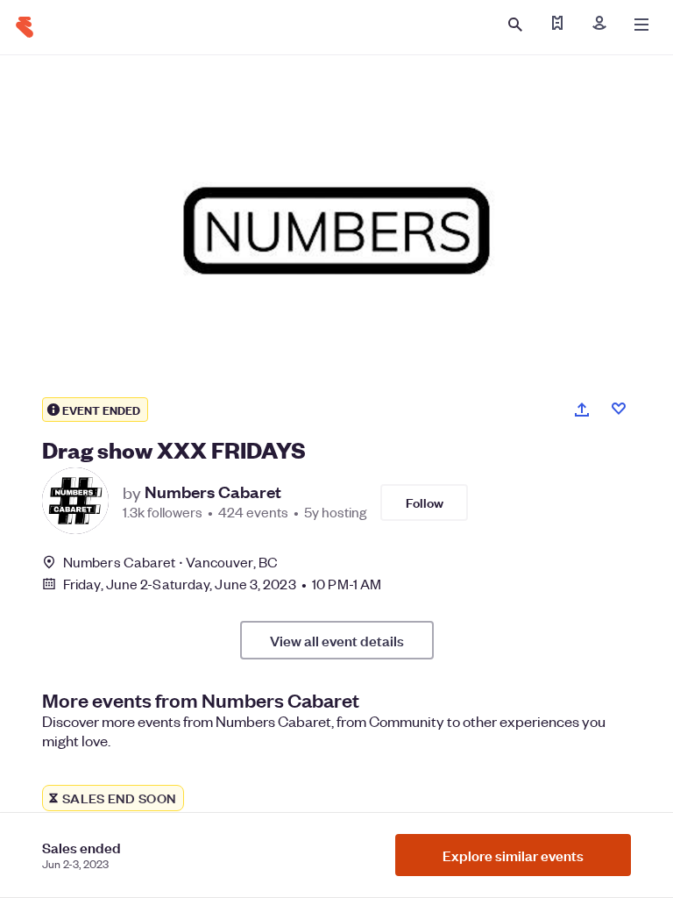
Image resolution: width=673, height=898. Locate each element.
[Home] (24, 27)
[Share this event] (581, 409)
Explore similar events (513, 855)
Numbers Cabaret (213, 492)
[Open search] (515, 24)
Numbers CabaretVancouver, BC (170, 561)
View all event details (337, 640)
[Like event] (618, 408)
